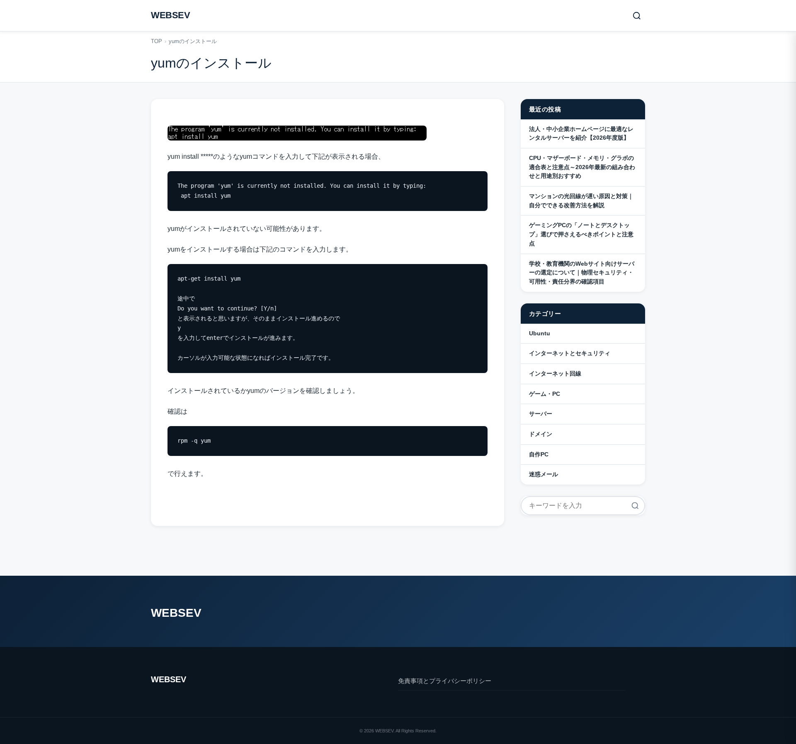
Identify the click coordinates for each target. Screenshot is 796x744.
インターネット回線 (555, 373)
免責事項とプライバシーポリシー (444, 680)
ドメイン (540, 434)
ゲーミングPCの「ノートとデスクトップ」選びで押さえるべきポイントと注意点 (581, 234)
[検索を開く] (637, 15)
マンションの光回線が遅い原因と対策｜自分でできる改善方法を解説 (581, 200)
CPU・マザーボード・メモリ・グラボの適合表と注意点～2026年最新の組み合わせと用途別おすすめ (582, 167)
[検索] (635, 506)
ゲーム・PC (544, 393)
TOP (156, 41)
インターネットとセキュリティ (569, 353)
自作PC (538, 454)
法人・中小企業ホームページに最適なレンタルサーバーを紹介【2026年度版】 (581, 133)
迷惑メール (543, 474)
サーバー (540, 413)
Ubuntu (539, 333)
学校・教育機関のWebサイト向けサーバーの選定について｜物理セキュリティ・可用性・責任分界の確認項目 (581, 272)
